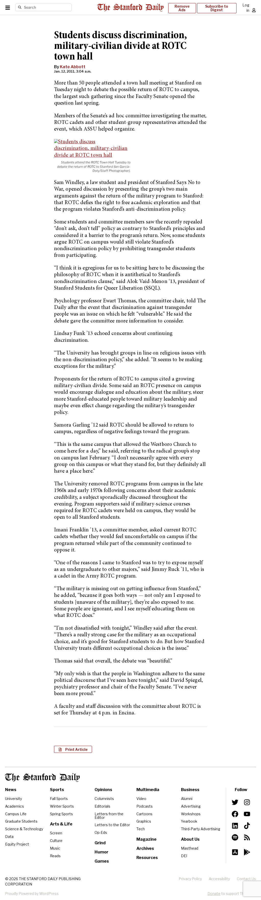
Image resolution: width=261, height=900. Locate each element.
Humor (101, 852)
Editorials (102, 806)
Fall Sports (59, 798)
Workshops (191, 814)
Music (55, 848)
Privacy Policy (190, 879)
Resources (147, 857)
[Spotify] (235, 837)
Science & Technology (24, 829)
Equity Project (17, 844)
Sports (57, 789)
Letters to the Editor (112, 825)
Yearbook (189, 821)
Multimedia (147, 789)
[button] (73, 749)
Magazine (146, 839)
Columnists (104, 798)
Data (9, 836)
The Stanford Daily (42, 777)
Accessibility (219, 879)
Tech (140, 829)
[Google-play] (246, 852)
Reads (55, 856)
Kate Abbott (72, 66)
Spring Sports (61, 814)
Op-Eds (101, 832)
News (10, 789)
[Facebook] (235, 814)
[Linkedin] (235, 825)
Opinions (103, 789)
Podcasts (144, 806)
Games (102, 861)
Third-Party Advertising (200, 829)
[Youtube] (246, 814)
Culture (56, 840)
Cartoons (144, 814)
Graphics (143, 821)
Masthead (189, 848)
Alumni (186, 798)
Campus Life (16, 814)
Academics (14, 806)
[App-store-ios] (235, 852)
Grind (100, 842)
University (13, 798)
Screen (56, 833)
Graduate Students (21, 821)
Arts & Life (61, 824)
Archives (145, 848)
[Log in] (254, 10)
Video (141, 798)
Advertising (191, 806)
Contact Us (246, 879)
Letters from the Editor (109, 816)
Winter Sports (62, 806)
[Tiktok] (246, 825)
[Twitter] (235, 802)
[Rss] (246, 837)
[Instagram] (246, 802)
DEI (184, 856)
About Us (190, 839)
